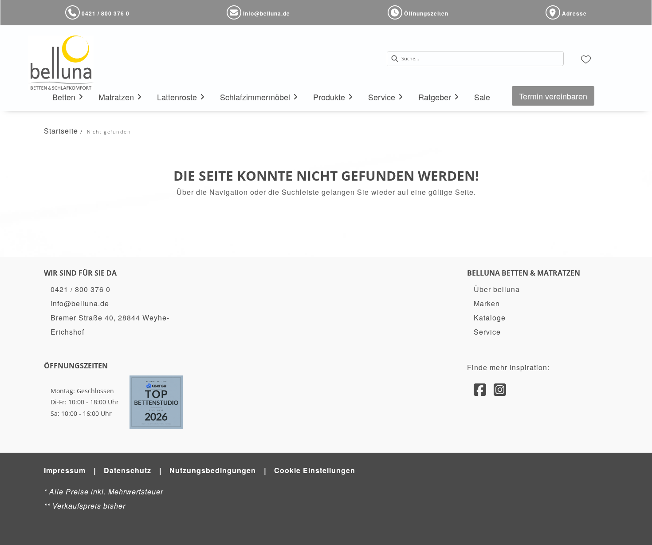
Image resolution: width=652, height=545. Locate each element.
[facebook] (480, 389)
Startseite (61, 131)
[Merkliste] (586, 58)
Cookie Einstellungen (314, 470)
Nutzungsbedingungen (212, 470)
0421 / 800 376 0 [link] (80, 289)
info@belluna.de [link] (80, 303)
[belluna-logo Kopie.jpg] (61, 62)
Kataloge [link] (490, 317)
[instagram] (500, 389)
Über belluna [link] (497, 289)
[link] (63, 97)
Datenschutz (127, 470)
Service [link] (487, 332)
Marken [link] (487, 303)
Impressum (65, 470)
